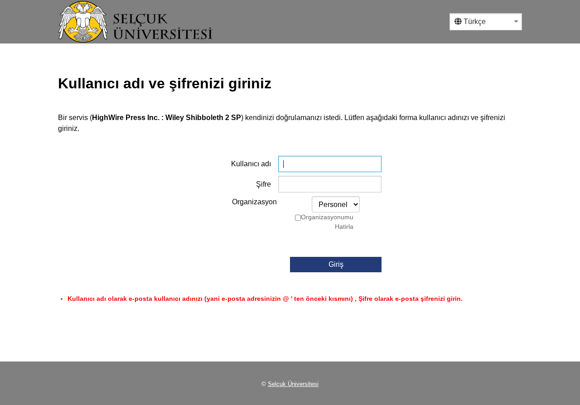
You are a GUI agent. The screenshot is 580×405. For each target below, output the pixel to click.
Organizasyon (254, 202)
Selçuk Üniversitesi (293, 384)
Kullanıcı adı (251, 164)
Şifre (263, 184)
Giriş (336, 264)
